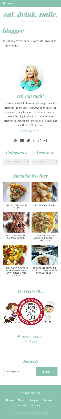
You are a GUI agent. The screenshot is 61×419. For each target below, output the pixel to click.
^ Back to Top (31, 393)
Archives (47, 400)
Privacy (36, 405)
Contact (22, 405)
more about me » (30, 131)
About (21, 400)
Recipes (33, 400)
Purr (46, 412)
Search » (47, 371)
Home (9, 400)
